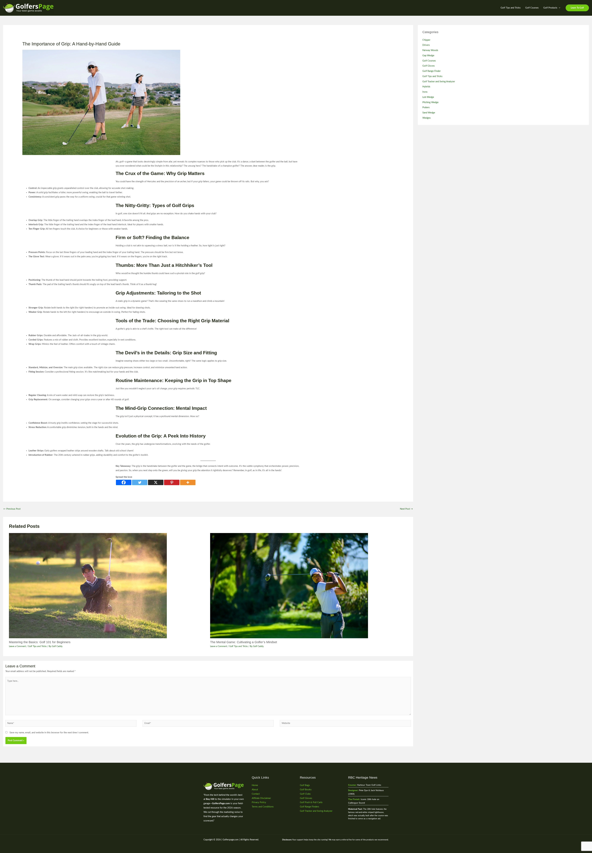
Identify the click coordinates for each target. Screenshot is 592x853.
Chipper (426, 40)
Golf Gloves (428, 66)
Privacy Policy (259, 802)
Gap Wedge (428, 55)
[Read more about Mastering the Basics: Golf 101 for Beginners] (107, 585)
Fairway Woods (430, 50)
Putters (426, 107)
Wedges (426, 118)
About (255, 789)
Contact (256, 794)
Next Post (406, 509)
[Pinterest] (171, 482)
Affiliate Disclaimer (261, 798)
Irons (425, 92)
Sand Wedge (428, 113)
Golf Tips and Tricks (511, 8)
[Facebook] (123, 482)
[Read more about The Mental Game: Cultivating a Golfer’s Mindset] (308, 585)
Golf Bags (305, 785)
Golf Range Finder (431, 71)
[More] (187, 482)
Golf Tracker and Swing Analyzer (438, 81)
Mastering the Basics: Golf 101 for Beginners (39, 642)
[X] (155, 482)
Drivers (426, 45)
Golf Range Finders (309, 807)
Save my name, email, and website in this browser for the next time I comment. (49, 732)
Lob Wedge (428, 97)
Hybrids (426, 87)
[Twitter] (139, 482)
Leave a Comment (17, 646)
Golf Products (550, 8)
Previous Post (12, 509)
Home (255, 785)
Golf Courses (532, 8)
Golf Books (306, 789)
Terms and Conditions (263, 807)
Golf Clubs (305, 794)
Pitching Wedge (430, 102)
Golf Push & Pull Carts (311, 802)
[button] (558, 8)
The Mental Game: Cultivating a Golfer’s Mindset (243, 642)
